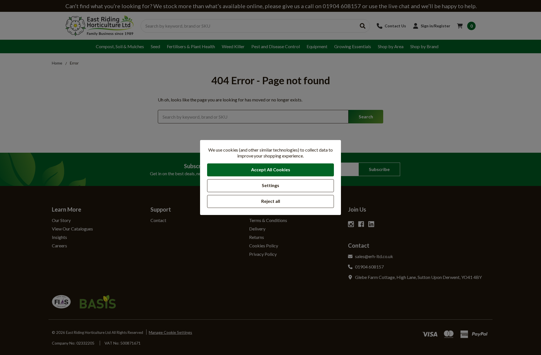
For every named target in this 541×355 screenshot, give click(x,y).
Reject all (270, 201)
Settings (270, 185)
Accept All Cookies (270, 169)
